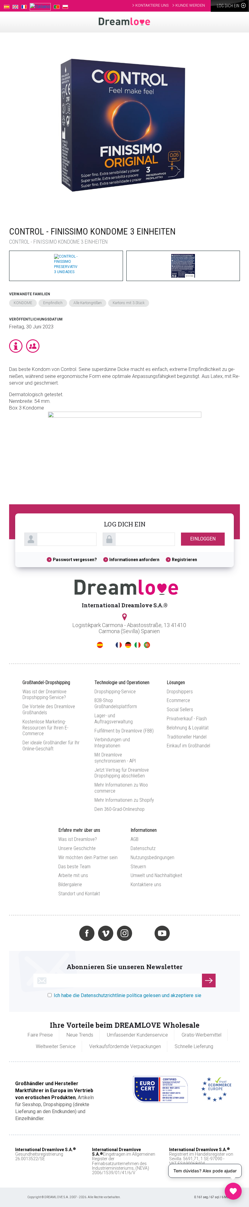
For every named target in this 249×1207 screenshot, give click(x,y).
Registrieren (184, 559)
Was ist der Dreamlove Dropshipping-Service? (44, 695)
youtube (162, 933)
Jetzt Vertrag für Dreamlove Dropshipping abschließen (121, 773)
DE (128, 645)
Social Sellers (180, 709)
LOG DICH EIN (228, 5)
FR (119, 645)
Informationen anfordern (134, 559)
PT (147, 645)
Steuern (138, 866)
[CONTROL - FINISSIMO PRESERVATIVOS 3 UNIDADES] (121, 123)
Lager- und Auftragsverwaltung (113, 719)
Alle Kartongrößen (87, 303)
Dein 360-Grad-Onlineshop (119, 809)
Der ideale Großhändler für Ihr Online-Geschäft (51, 746)
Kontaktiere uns (146, 884)
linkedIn (143, 933)
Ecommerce (178, 700)
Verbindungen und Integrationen (112, 743)
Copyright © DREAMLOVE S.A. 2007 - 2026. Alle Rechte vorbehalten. (74, 1197)
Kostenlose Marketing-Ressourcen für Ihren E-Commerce (45, 728)
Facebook (86, 933)
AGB (134, 839)
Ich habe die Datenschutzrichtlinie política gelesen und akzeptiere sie (127, 995)
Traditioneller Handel (186, 737)
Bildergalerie (70, 884)
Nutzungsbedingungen (152, 857)
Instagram (124, 933)
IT (138, 645)
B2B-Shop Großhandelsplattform (115, 703)
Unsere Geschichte (77, 848)
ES (100, 645)
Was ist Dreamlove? (77, 839)
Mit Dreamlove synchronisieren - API (115, 758)
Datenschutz (143, 848)
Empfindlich (53, 303)
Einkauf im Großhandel (188, 746)
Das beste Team (74, 866)
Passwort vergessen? (75, 559)
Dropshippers (180, 691)
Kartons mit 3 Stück (129, 303)
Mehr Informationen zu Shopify (124, 800)
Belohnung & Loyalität (188, 728)
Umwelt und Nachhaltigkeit (156, 875)
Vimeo (105, 933)
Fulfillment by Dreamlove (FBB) (124, 731)
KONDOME (23, 303)
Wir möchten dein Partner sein (88, 857)
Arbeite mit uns (73, 875)
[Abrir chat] (233, 1191)
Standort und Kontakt (79, 894)
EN (109, 645)
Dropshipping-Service (115, 691)
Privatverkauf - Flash (187, 719)
